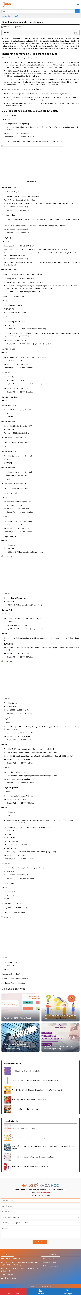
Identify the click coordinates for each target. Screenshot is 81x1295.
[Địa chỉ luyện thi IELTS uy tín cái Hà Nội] (11, 4)
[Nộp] (77, 11)
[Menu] (78, 4)
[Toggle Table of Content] (75, 33)
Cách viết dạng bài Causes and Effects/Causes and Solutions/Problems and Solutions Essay (19, 1046)
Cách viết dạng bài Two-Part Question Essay (59, 1017)
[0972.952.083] (13, 1290)
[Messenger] (68, 1290)
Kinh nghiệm (14, 16)
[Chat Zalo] (40, 1290)
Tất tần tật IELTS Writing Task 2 (17, 1018)
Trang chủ (5, 16)
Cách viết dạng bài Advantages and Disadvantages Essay (58, 1047)
